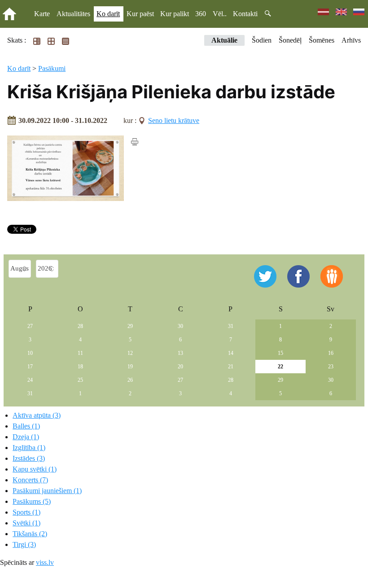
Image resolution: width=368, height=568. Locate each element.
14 (230, 353)
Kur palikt (174, 13)
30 (180, 326)
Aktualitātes (73, 13)
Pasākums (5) (32, 501)
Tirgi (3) (24, 544)
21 (230, 366)
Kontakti (245, 13)
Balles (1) (26, 426)
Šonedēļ (290, 40)
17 (30, 366)
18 (80, 366)
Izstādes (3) (29, 458)
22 (280, 366)
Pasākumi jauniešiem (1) (47, 490)
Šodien (262, 40)
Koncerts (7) (30, 480)
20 (180, 366)
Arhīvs (351, 40)
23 (330, 366)
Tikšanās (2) (30, 533)
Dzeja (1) (26, 437)
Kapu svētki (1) (35, 469)
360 (200, 13)
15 (280, 353)
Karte (42, 13)
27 (30, 326)
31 (230, 326)
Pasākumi (52, 68)
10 (30, 353)
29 (130, 326)
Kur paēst (140, 13)
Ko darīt (108, 13)
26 (130, 380)
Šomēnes (321, 40)
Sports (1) (26, 512)
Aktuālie (224, 40)
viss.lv (45, 562)
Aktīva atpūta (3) (37, 415)
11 (80, 353)
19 (130, 366)
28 (80, 326)
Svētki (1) (26, 523)
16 (330, 353)
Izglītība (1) (29, 447)
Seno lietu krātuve (173, 120)
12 (130, 353)
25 (80, 380)
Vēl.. (220, 13)
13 (180, 353)
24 (30, 380)
